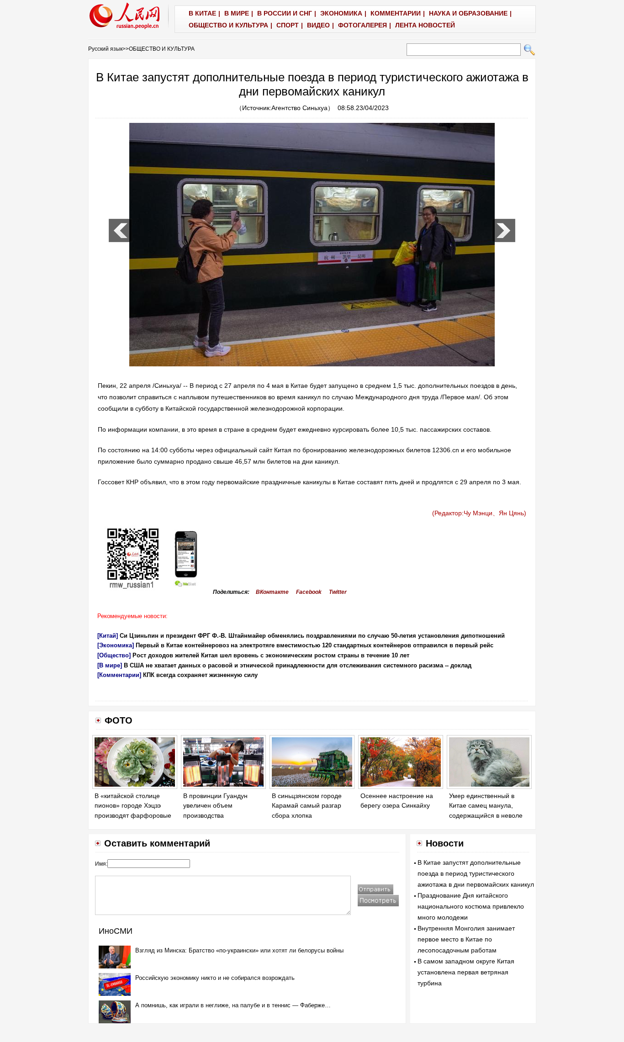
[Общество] (114, 655)
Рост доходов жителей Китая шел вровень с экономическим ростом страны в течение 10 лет (270, 655)
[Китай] (107, 635)
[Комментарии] (119, 675)
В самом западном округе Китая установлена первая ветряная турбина (466, 972)
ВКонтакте (272, 592)
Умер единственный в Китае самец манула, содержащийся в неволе (486, 805)
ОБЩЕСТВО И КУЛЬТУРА (162, 49)
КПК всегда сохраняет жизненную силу (200, 675)
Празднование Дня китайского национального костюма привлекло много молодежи (471, 906)
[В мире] (109, 665)
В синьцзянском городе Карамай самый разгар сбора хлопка (307, 805)
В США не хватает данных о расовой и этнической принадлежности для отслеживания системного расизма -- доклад (297, 665)
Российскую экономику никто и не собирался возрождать (215, 977)
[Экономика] (115, 645)
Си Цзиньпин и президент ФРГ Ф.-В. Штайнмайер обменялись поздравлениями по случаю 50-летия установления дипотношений (312, 635)
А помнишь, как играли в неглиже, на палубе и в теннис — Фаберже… (233, 1005)
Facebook (309, 592)
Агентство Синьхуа (299, 107)
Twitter (338, 592)
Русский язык (105, 49)
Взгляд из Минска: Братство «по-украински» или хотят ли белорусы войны (239, 950)
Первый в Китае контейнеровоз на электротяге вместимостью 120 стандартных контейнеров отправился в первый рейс (314, 645)
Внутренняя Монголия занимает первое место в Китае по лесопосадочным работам (466, 939)
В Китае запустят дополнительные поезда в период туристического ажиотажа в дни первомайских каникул (476, 873)
